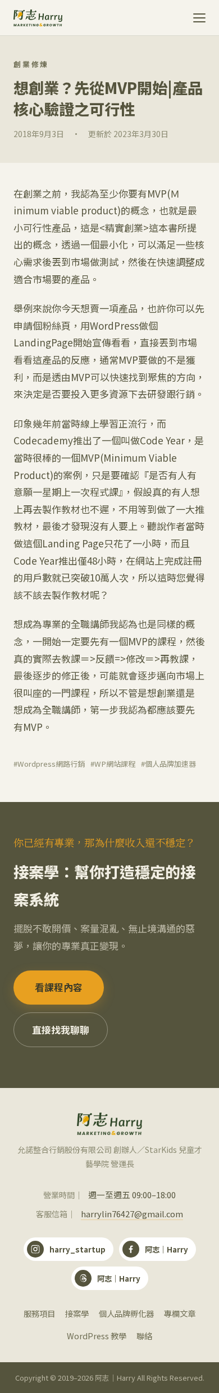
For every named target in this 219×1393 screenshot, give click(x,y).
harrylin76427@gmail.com (132, 1214)
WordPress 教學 (96, 1336)
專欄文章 (179, 1313)
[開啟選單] (193, 18)
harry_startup (77, 1249)
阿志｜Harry (166, 1249)
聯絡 (144, 1336)
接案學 (77, 1313)
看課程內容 (59, 987)
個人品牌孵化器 (126, 1313)
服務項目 (39, 1313)
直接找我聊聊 (60, 1029)
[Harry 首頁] (37, 18)
